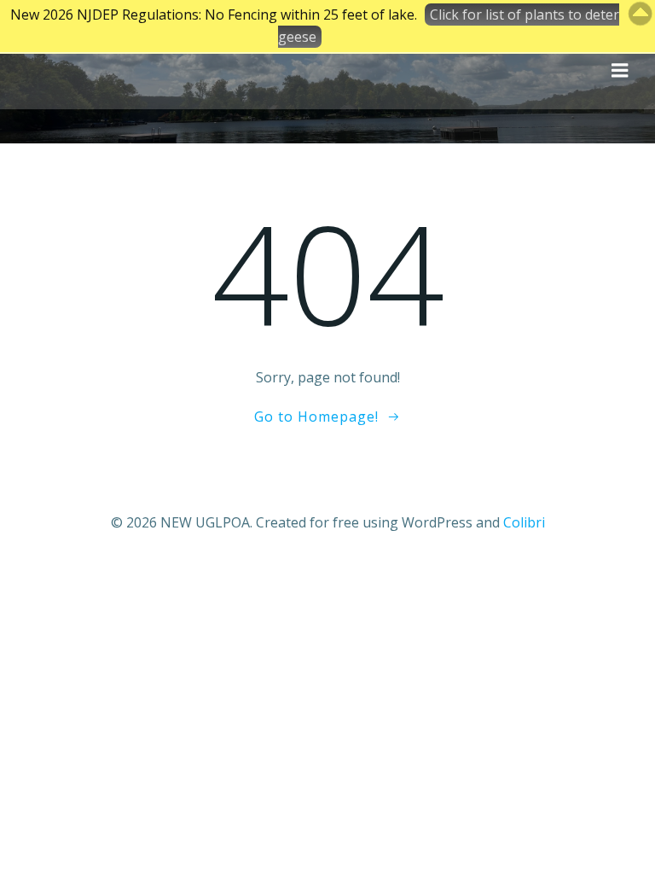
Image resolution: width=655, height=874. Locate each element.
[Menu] (620, 70)
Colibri (524, 522)
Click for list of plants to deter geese (448, 25)
